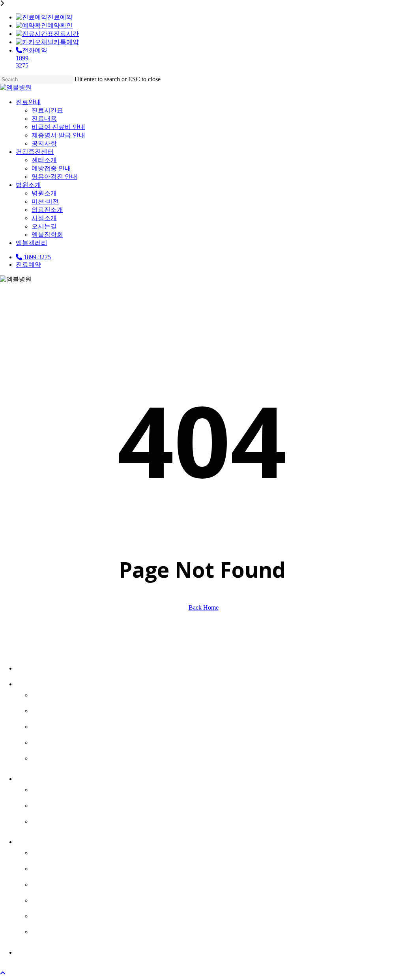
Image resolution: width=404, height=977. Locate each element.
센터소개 (49, 788)
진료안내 (33, 683)
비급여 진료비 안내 (69, 725)
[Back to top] (3, 973)
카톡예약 (66, 42)
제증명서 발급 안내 (69, 741)
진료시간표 (53, 694)
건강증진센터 (42, 777)
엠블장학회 (53, 930)
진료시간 (66, 33)
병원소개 (33, 840)
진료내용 (49, 709)
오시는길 (49, 915)
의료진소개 (53, 883)
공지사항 (49, 757)
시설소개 (49, 899)
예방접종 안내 (59, 804)
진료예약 (60, 17)
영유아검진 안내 (63, 820)
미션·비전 (50, 867)
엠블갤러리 (37, 951)
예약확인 (60, 25)
